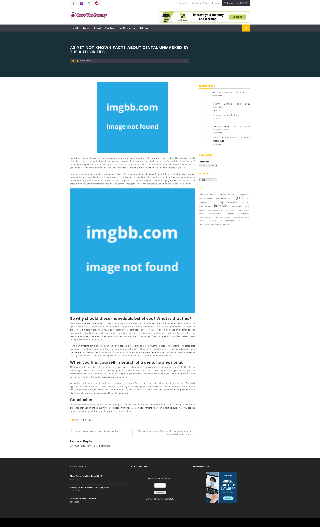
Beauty (86, 28)
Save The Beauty (166, 499)
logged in (86, 446)
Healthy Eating (233, 202)
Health (75, 28)
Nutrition (144, 28)
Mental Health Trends (215, 210)
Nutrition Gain (244, 214)
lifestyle (220, 206)
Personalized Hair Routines (226, 115)
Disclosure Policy (200, 3)
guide (240, 197)
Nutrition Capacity (215, 214)
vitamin (202, 224)
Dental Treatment (221, 198)
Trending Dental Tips (216, 221)
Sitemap (216, 3)
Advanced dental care (206, 194)
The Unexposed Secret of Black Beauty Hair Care (97, 431)
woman (226, 224)
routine (202, 220)
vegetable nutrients (242, 221)
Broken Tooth (244, 194)
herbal (245, 202)
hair (248, 198)
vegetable (229, 221)
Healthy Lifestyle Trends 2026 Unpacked (89, 487)
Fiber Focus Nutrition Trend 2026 (228, 92)
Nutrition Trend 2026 (223, 217)
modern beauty (230, 210)
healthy (218, 201)
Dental (97, 28)
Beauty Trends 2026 (227, 194)
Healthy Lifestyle (127, 28)
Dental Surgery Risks (206, 198)
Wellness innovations (214, 224)
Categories (204, 162)
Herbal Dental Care (205, 207)
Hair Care (109, 28)
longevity (246, 207)
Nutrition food (230, 214)
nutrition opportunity (205, 217)
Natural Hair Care (243, 210)
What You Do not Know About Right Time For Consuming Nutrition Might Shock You (165, 432)
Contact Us (183, 3)
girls (231, 198)
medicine (202, 210)
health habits (203, 202)
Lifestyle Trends (235, 207)
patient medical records (241, 217)
